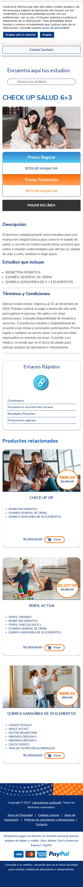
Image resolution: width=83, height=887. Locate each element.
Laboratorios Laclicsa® (46, 802)
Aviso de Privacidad (20, 815)
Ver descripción (33, 538)
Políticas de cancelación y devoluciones (49, 819)
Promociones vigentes (22, 420)
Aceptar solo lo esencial (20, 34)
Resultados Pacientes (21, 413)
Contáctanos (16, 400)
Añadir (57, 539)
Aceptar (47, 34)
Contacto (41, 824)
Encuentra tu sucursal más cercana (30, 407)
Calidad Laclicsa (48, 815)
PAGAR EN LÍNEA (41, 205)
